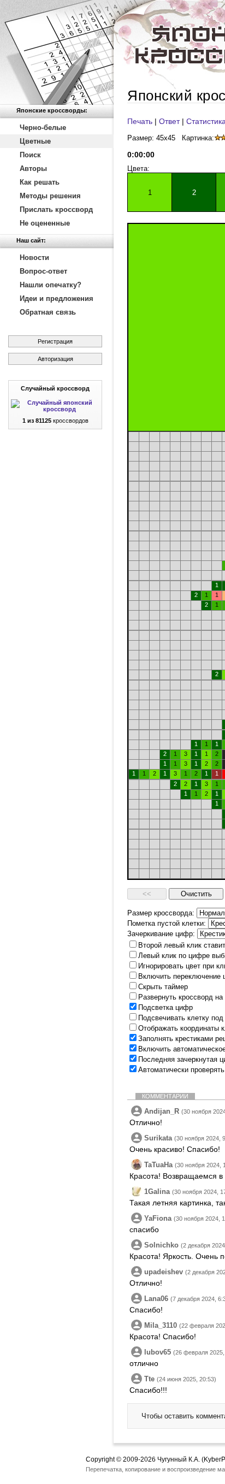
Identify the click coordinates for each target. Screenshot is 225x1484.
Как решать (40, 182)
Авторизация (55, 359)
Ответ (169, 121)
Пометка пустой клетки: (166, 923)
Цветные (35, 141)
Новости (34, 257)
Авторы (33, 168)
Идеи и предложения (56, 298)
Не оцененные (45, 223)
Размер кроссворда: (160, 913)
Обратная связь (48, 312)
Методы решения (50, 196)
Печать (139, 121)
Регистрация (55, 341)
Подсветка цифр (165, 1007)
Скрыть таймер (163, 987)
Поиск (30, 155)
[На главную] (57, 52)
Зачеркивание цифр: (161, 934)
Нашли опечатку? (50, 285)
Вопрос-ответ (43, 271)
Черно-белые (43, 127)
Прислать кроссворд (56, 209)
